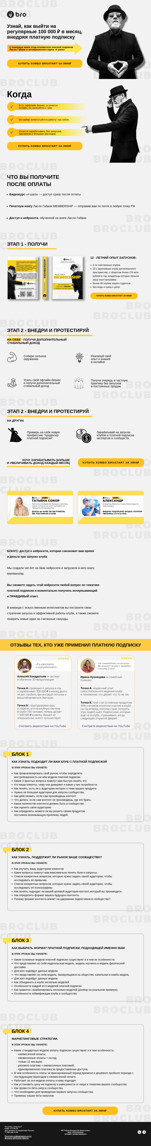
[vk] (139, 1133)
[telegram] (144, 1133)
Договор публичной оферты (17, 1138)
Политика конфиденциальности (18, 1136)
